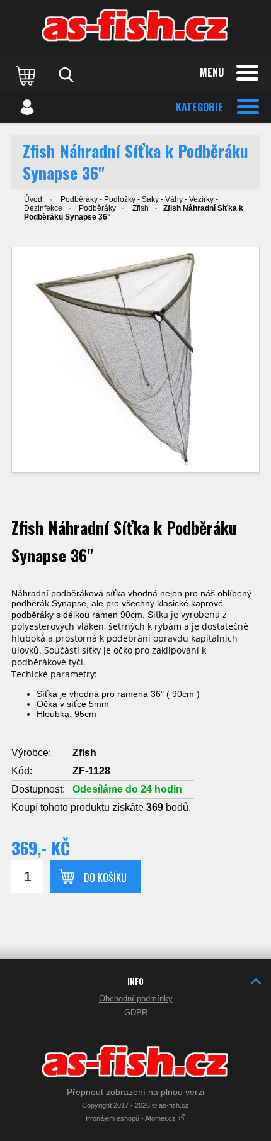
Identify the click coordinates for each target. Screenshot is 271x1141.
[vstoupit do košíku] (27, 75)
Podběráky (97, 208)
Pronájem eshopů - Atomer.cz (132, 1118)
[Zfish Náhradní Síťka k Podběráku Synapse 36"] (135, 360)
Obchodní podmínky (136, 998)
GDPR (135, 1012)
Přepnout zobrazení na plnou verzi (135, 1092)
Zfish (140, 208)
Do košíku (105, 877)
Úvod (33, 199)
